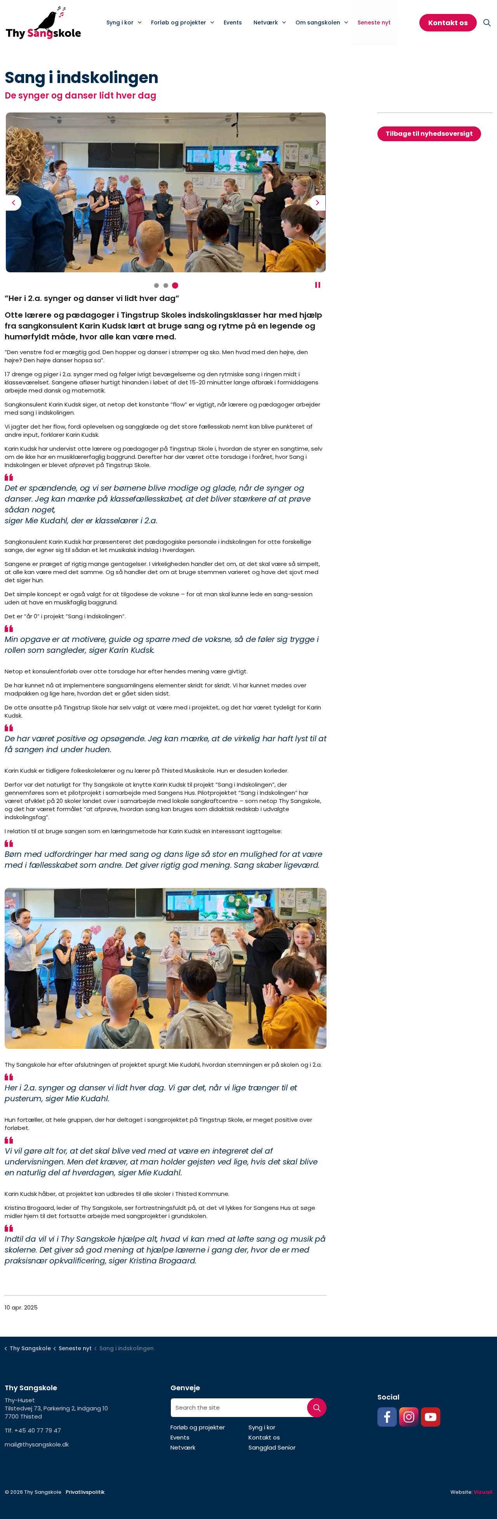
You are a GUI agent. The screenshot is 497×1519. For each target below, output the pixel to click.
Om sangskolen (317, 22)
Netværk (266, 22)
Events (233, 22)
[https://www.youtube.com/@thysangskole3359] (430, 1417)
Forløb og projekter (178, 22)
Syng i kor (120, 22)
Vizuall (483, 1492)
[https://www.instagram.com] (409, 1417)
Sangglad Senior (271, 1447)
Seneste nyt (374, 22)
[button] (166, 192)
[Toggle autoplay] (317, 285)
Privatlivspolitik (85, 1492)
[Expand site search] (487, 22)
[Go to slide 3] (175, 285)
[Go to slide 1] (156, 285)
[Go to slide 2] (165, 285)
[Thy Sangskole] (43, 22)
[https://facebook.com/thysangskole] (387, 1417)
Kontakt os (448, 23)
